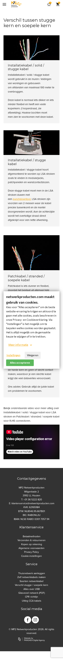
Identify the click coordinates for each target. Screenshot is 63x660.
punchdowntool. (22, 199)
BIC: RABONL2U (31, 515)
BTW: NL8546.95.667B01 (31, 511)
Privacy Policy (31, 552)
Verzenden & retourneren (32, 540)
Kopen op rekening (31, 544)
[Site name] (16, 4)
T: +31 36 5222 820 (31, 499)
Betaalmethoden (31, 536)
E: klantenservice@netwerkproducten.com (31, 503)
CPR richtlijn (31, 596)
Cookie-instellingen (31, 556)
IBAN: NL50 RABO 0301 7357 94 (31, 519)
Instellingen (13, 355)
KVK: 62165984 (31, 507)
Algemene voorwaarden (31, 548)
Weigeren (32, 355)
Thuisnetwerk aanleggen (31, 573)
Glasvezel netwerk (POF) (31, 592)
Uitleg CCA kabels (31, 600)
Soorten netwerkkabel (31, 581)
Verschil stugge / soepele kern (31, 585)
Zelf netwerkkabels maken (31, 577)
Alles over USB (31, 589)
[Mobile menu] (4, 4)
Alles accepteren (20, 362)
